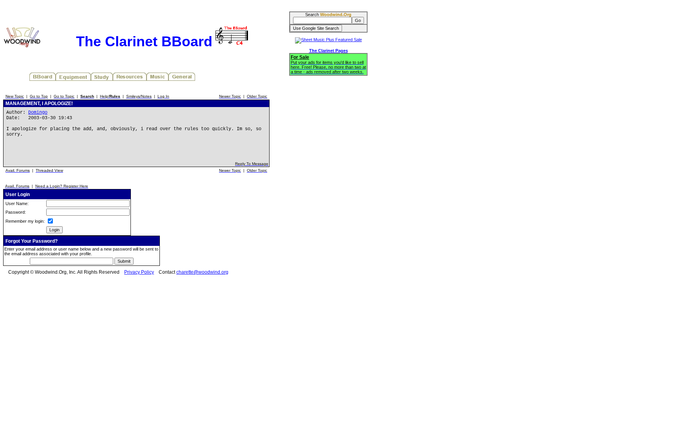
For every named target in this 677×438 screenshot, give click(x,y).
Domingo (37, 112)
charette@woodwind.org (202, 272)
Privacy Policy (139, 272)
